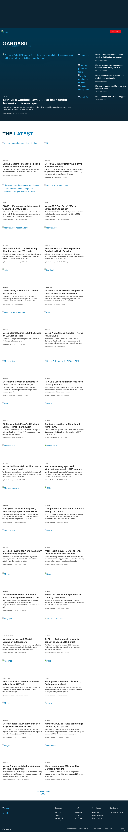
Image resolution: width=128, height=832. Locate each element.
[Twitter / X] (7, 813)
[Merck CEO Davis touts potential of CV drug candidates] (48, 574)
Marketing (48, 287)
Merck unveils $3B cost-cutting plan (110, 97)
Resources (78, 815)
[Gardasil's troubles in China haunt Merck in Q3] (48, 403)
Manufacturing (49, 245)
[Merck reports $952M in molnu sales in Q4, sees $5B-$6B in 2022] (6, 703)
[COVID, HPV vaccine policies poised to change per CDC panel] (22, 188)
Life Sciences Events (116, 812)
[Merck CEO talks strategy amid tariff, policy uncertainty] (48, 143)
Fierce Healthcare (98, 815)
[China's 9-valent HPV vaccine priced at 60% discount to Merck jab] (19, 143)
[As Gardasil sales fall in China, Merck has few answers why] (8, 445)
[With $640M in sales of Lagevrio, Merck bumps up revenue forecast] (10, 488)
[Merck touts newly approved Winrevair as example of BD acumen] (51, 445)
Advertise (58, 815)
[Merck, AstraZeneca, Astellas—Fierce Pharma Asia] (47, 312)
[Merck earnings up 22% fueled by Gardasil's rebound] (50, 745)
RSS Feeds (78, 818)
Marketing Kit (59, 818)
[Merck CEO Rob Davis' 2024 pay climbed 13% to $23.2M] (56, 185)
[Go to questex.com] (7, 829)
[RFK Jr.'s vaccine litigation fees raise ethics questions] (62, 361)
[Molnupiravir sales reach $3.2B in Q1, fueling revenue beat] (48, 660)
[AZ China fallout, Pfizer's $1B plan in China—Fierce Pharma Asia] (5, 403)
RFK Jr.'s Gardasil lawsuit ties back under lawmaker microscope (35, 101)
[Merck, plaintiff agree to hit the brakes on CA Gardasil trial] (13, 312)
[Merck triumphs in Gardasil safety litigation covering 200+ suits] (15, 227)
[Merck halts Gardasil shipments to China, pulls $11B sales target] (8, 361)
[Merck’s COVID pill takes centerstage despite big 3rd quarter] (48, 703)
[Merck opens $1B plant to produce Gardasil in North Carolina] (50, 227)
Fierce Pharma (97, 818)
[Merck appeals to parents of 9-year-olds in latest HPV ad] (7, 660)
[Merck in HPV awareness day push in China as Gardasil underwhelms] (49, 270)
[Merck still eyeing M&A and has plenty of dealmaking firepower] (8, 530)
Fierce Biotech (96, 812)
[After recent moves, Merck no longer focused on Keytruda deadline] (50, 530)
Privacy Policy (109, 828)
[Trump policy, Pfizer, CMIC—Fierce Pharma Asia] (5, 270)
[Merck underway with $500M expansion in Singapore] (7, 618)
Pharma (5, 96)
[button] (124, 31)
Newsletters (78, 812)
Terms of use (97, 828)
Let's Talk (58, 821)
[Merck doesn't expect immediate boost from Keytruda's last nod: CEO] (6, 574)
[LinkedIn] (4, 813)
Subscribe (115, 32)
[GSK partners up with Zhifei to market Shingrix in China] (48, 488)
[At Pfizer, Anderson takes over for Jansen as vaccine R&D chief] (54, 618)
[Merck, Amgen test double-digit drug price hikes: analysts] (6, 745)
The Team (58, 812)
